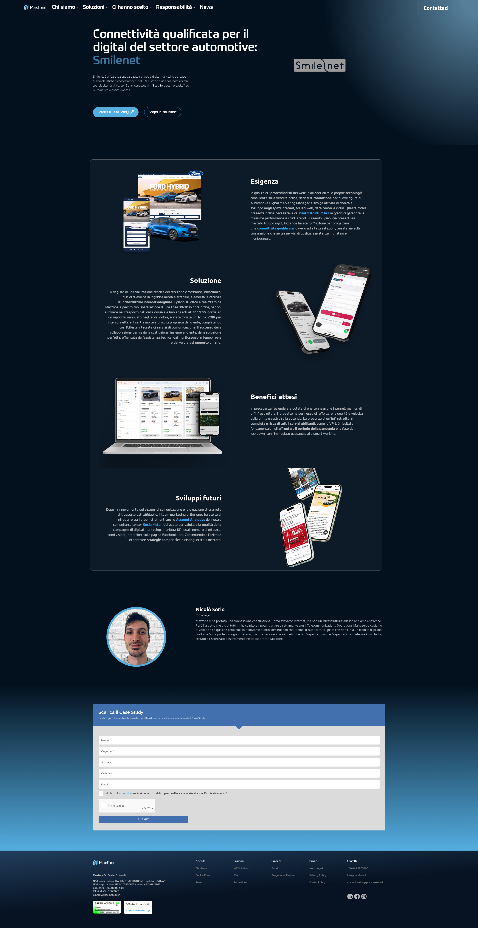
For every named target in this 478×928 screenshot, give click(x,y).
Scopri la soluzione (163, 112)
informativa (125, 793)
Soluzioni (93, 7)
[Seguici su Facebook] (357, 898)
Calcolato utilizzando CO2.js (138, 911)
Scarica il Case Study (113, 112)
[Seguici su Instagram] (364, 898)
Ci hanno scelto (130, 7)
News (206, 7)
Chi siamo (63, 7)
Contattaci (436, 8)
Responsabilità (174, 7)
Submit (143, 819)
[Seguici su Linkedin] (350, 898)
